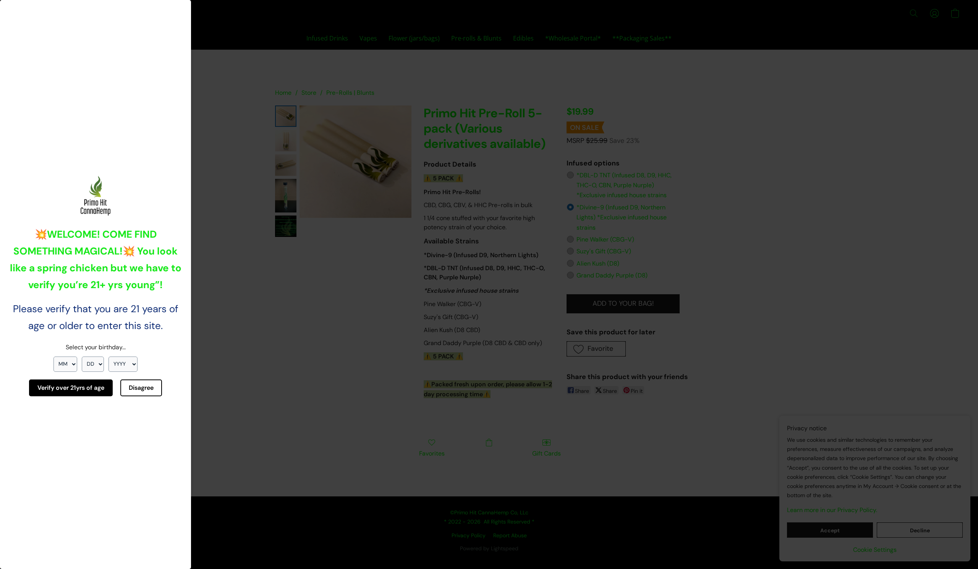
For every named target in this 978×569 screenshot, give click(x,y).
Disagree (141, 388)
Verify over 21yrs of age (70, 388)
